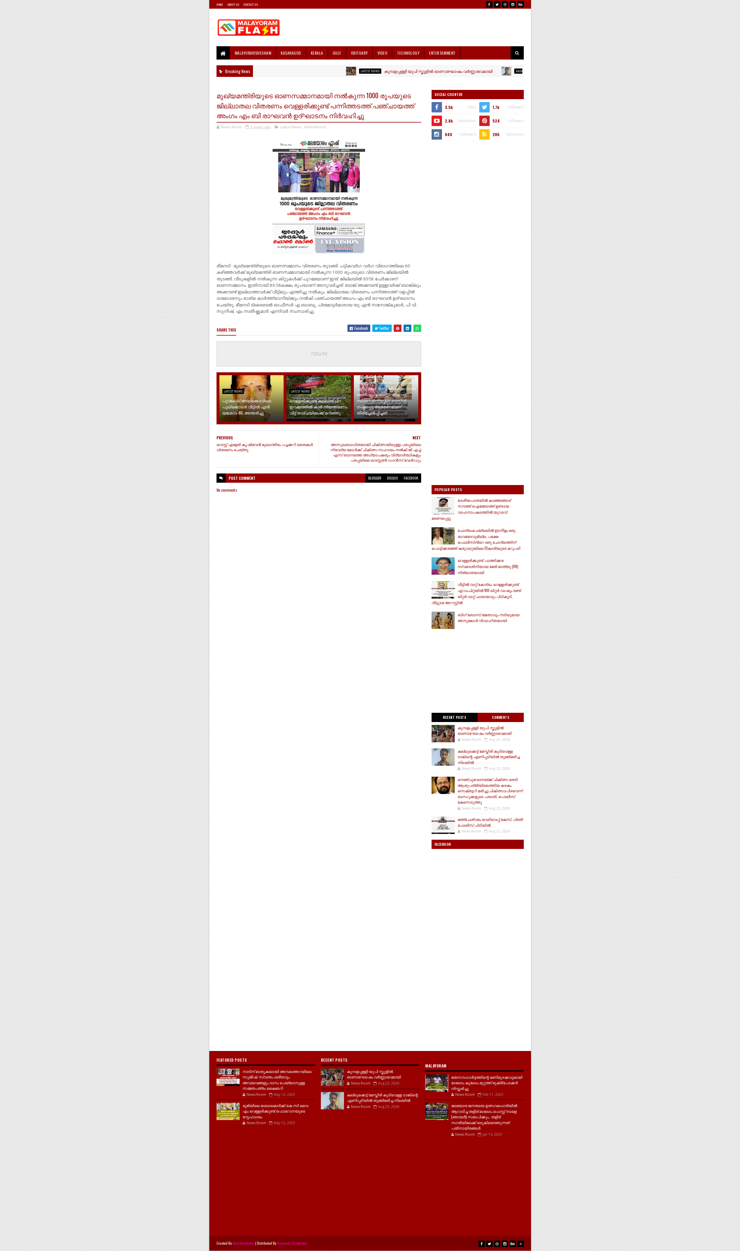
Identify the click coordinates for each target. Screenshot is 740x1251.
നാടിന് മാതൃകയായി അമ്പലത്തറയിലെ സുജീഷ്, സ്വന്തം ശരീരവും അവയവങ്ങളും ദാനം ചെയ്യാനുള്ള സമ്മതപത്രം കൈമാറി (277, 1079)
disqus (392, 477)
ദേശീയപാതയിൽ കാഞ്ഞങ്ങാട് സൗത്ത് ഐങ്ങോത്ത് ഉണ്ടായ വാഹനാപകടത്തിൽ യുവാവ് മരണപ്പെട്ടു (471, 509)
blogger (374, 477)
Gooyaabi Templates (292, 1243)
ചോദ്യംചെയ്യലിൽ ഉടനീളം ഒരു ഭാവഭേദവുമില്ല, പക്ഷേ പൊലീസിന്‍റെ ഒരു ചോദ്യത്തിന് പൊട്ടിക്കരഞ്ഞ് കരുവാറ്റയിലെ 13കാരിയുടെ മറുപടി (476, 539)
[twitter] (497, 4)
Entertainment (442, 53)
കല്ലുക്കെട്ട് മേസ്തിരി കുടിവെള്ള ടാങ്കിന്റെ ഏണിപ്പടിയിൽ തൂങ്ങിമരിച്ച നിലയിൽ (489, 756)
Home (220, 4)
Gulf (337, 53)
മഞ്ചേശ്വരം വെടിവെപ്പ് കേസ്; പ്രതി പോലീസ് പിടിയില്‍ (490, 822)
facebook (411, 477)
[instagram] (513, 4)
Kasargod (485, 71)
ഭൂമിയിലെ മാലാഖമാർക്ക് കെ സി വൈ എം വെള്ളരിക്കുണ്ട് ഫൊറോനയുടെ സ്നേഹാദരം (275, 1110)
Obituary (359, 53)
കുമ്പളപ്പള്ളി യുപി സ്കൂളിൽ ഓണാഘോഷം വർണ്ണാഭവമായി (399, 71)
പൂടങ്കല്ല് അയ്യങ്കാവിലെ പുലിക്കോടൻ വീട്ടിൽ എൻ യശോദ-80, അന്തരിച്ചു (246, 406)
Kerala (317, 53)
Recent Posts (454, 717)
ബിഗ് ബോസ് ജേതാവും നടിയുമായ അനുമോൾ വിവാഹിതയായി (488, 617)
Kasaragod (291, 53)
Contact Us (250, 4)
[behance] (520, 4)
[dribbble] (505, 4)
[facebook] (489, 4)
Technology (408, 53)
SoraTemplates (244, 1243)
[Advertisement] (418, 27)
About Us (233, 4)
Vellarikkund (315, 126)
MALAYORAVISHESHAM (253, 53)
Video (383, 53)
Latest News (331, 71)
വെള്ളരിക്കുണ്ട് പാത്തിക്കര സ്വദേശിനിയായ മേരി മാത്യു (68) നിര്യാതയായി (488, 566)
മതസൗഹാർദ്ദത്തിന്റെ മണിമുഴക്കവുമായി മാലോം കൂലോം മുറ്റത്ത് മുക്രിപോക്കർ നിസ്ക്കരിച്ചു (486, 1082)
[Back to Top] (520, 1244)
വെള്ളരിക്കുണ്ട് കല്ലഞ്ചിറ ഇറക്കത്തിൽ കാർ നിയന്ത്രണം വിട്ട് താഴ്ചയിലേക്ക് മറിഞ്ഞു (318, 406)
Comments (500, 717)
